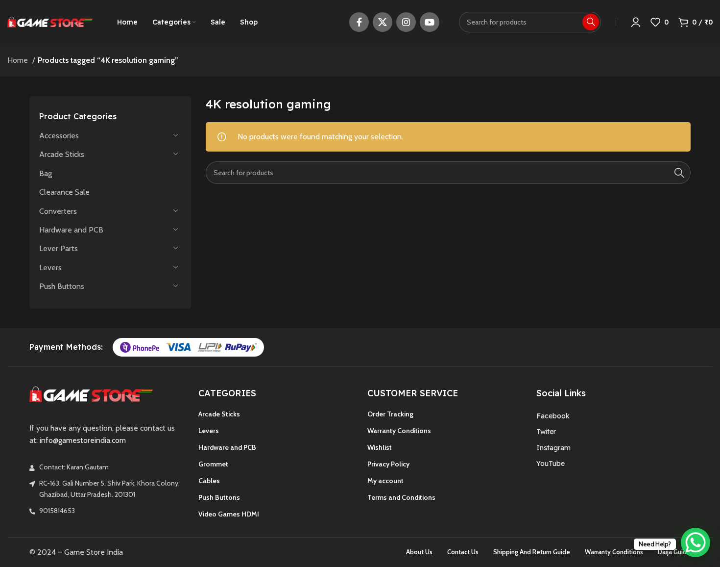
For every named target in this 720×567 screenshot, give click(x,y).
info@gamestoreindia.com (83, 440)
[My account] (636, 22)
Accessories (59, 135)
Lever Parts (58, 248)
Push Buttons (61, 286)
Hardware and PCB (71, 229)
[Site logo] (50, 21)
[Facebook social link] (359, 22)
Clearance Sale (64, 192)
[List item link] (613, 416)
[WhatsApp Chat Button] (695, 542)
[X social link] (382, 22)
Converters (58, 211)
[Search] (679, 172)
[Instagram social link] (406, 22)
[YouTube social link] (429, 22)
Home (18, 60)
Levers (50, 267)
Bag (45, 173)
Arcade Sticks (61, 154)
